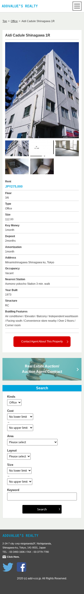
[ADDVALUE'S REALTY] (20, 6)
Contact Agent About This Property (42, 341)
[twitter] (7, 564)
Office (14, 21)
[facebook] (21, 564)
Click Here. (13, 556)
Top (4, 21)
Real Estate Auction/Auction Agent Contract (42, 369)
